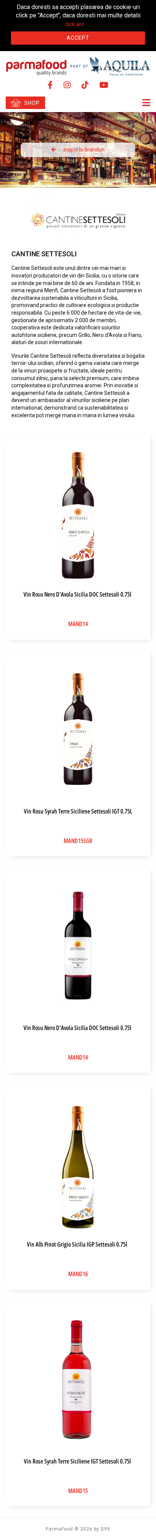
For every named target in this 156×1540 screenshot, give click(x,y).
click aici (74, 24)
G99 (105, 1529)
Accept (78, 38)
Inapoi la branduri (84, 150)
